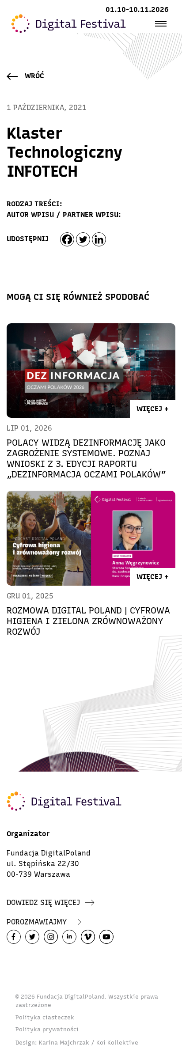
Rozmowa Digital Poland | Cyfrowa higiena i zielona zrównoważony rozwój (88, 621)
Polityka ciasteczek (44, 1017)
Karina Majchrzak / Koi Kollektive (88, 1042)
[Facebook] (67, 239)
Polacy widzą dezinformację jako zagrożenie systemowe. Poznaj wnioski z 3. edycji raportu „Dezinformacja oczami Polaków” (86, 458)
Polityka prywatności (47, 1029)
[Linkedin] (99, 239)
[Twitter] (83, 239)
